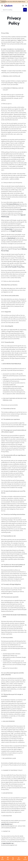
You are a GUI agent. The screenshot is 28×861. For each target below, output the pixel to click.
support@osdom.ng (6, 824)
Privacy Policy (8, 229)
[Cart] (26, 5)
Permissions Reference (13, 204)
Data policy (23, 209)
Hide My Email (11, 238)
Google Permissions (16, 231)
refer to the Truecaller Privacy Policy (14, 267)
